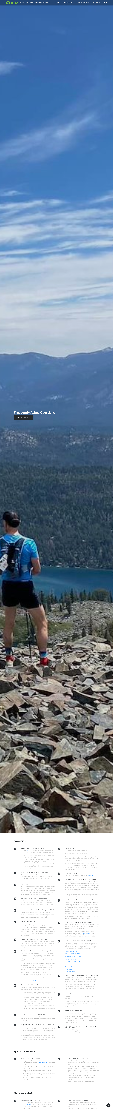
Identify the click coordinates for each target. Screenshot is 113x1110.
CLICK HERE (29, 851)
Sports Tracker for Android (72, 953)
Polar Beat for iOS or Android (73, 956)
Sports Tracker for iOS (71, 951)
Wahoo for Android (70, 971)
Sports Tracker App (42, 1063)
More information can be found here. (31, 981)
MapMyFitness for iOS (71, 959)
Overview (79, 3)
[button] (105, 2)
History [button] (97, 3)
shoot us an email (85, 933)
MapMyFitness (28, 1104)
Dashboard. (91, 875)
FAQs (92, 3)
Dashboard (86, 3)
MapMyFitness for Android (72, 961)
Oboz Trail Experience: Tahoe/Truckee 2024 (36, 3)
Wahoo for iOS (69, 969)
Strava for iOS (68, 964)
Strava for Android (70, 966)
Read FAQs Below (22, 417)
